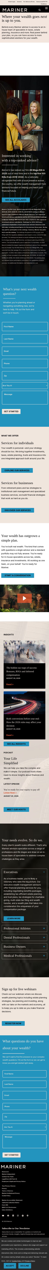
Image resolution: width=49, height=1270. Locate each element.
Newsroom (5, 1172)
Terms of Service (7, 1191)
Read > (9, 684)
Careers (19, 1)
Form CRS (5, 1205)
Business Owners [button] (15, 946)
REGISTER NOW (13, 1023)
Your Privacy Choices (8, 1186)
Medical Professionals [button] (18, 955)
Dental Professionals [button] (17, 937)
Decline (24, 1266)
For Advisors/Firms (29, 1)
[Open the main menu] (46, 8)
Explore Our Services (17, 470)
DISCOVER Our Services (18, 510)
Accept (10, 1266)
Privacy (4, 1188)
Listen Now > (10, 793)
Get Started (11, 411)
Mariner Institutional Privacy (11, 1193)
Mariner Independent (8, 1174)
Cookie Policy (6, 1195)
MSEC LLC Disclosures (9, 1207)
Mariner (13, 1166)
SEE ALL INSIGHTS (16, 744)
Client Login (11, 1)
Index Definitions (7, 1210)
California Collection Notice (10, 1202)
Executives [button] (11, 872)
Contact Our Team (8, 1176)
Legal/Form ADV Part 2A (9, 1179)
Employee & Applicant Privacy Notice (14, 1181)
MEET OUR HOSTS (16, 809)
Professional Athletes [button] (17, 928)
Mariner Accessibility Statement (12, 1200)
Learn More (14, 918)
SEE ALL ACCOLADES (15, 200)
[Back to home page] (15, 11)
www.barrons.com (32, 263)
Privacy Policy (30, 1261)
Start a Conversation (18, 575)
